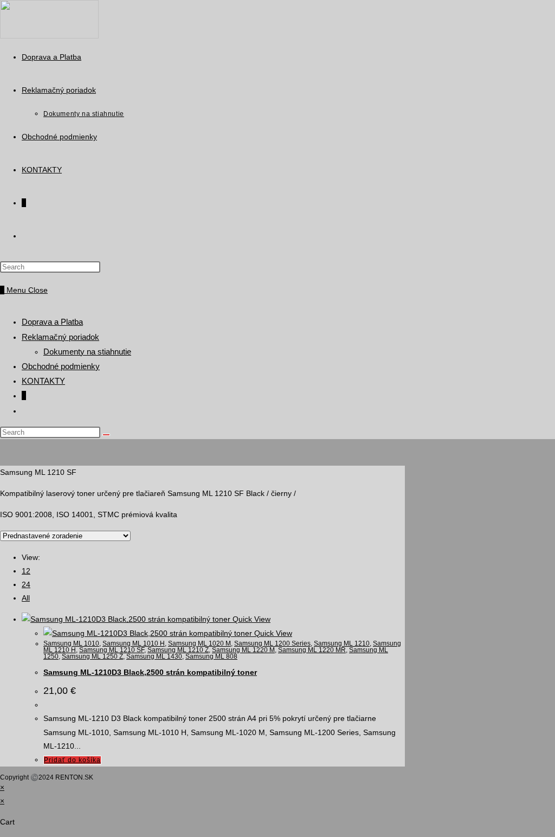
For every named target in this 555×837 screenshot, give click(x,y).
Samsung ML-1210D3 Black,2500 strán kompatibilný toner (150, 672)
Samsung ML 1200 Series (272, 643)
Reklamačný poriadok (60, 337)
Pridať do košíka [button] (72, 760)
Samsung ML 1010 (71, 643)
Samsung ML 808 (211, 656)
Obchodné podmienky (61, 366)
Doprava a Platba (52, 321)
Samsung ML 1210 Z (178, 650)
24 (26, 584)
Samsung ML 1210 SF (111, 650)
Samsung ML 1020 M (199, 643)
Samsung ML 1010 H (133, 643)
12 (26, 570)
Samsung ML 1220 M (243, 650)
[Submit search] (106, 435)
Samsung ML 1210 (342, 643)
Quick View (251, 619)
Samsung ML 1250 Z (92, 656)
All (26, 598)
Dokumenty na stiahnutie (87, 351)
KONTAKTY (43, 380)
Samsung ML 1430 (154, 656)
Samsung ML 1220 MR (312, 650)
